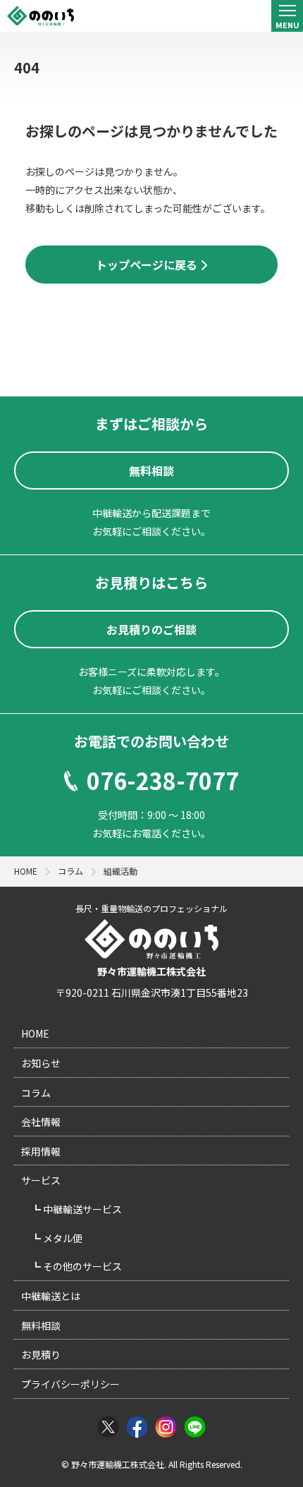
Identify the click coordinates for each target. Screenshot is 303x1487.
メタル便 (61, 1238)
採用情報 (41, 1151)
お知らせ (41, 1063)
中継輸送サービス (81, 1209)
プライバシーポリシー (70, 1384)
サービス (41, 1180)
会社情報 (41, 1122)
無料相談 (41, 1325)
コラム (36, 1093)
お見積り (41, 1354)
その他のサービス (81, 1266)
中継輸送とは (50, 1296)
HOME (35, 1033)
